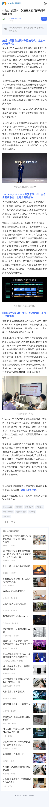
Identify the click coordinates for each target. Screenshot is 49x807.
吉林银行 (19, 507)
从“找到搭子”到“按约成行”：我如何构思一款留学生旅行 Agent (17, 539)
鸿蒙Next (39, 507)
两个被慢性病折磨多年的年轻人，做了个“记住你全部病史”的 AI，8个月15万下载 (17, 554)
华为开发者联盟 (15, 18)
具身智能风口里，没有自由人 (16, 704)
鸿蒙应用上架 (8, 512)
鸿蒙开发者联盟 (28, 490)
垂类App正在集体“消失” (14, 591)
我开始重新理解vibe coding (15, 616)
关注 (44, 19)
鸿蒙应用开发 (21, 512)
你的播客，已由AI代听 (13, 754)
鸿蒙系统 (6, 516)
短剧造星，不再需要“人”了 (15, 691)
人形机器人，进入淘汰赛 (14, 604)
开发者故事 (29, 507)
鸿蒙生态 (32, 512)
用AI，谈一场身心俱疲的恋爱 (16, 566)
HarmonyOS (7, 507)
